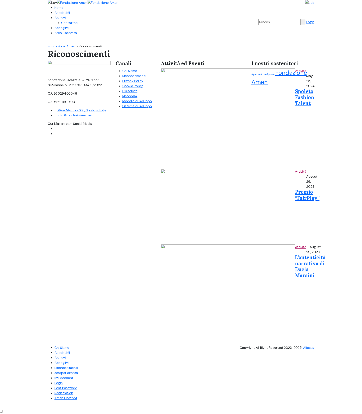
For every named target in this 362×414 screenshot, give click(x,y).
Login (310, 22)
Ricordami (129, 96)
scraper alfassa (66, 373)
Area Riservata (65, 33)
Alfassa (308, 347)
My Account (63, 378)
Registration (63, 393)
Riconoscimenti (134, 76)
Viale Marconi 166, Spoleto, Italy (81, 110)
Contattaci (69, 23)
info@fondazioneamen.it (76, 115)
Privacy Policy (132, 81)
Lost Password (65, 388)
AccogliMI (61, 28)
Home (58, 7)
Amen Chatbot (65, 398)
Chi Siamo (129, 71)
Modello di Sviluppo (137, 101)
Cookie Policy (132, 86)
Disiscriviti (129, 91)
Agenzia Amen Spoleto (262, 74)
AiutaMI (60, 18)
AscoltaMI (62, 12)
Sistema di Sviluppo (137, 106)
